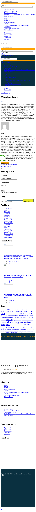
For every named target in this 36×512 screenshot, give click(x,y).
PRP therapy (30, 325)
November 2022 (8, 223)
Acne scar (3, 309)
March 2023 (7, 216)
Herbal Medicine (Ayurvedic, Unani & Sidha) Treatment (19, 14)
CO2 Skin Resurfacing (5, 311)
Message (3, 185)
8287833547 (15, 369)
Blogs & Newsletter (9, 22)
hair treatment (23, 316)
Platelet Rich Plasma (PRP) (11, 11)
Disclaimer (7, 39)
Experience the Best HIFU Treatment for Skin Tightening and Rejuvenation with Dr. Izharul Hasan (18, 295)
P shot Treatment (27, 327)
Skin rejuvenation (29, 329)
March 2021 (7, 229)
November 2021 (8, 224)
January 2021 (8, 232)
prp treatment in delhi (19, 327)
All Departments (6, 62)
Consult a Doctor (9, 9)
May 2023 (7, 213)
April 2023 (7, 215)
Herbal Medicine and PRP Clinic (17, 317)
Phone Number (6, 178)
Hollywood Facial (27, 317)
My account (7, 33)
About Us (7, 20)
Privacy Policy (8, 34)
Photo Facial (21, 324)
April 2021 (7, 227)
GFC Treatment (24, 314)
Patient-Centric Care (14, 324)
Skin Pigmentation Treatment (18, 329)
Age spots (20, 309)
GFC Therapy (17, 313)
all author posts (5, 163)
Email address (6, 182)
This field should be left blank (9, 192)
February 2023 (8, 218)
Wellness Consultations (11, 332)
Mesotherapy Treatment (10, 13)
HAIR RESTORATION (12, 316)
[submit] (1, 168)
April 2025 (7, 210)
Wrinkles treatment (21, 332)
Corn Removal (13, 311)
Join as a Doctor (8, 30)
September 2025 (8, 209)
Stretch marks (28, 331)
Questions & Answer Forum (12, 28)
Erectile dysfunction (10, 313)
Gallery (6, 23)
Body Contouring (25, 309)
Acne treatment (14, 309)
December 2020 (8, 234)
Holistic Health (21, 317)
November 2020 (8, 235)
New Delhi (24, 322)
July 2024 (7, 212)
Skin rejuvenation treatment (6, 331)
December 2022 (8, 221)
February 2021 (8, 231)
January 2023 (8, 220)
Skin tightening (15, 331)
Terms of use (7, 37)
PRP (25, 325)
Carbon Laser (32, 309)
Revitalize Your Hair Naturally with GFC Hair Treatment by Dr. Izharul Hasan (18, 276)
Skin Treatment (22, 331)
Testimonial (7, 90)
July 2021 (7, 226)
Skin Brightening (8, 329)
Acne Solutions (8, 309)
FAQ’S (6, 19)
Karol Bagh (10, 320)
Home (6, 88)
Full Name (5, 175)
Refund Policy (8, 36)
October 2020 (8, 237)
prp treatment (8, 327)
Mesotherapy (13, 322)
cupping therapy (21, 311)
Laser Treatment (8, 16)
